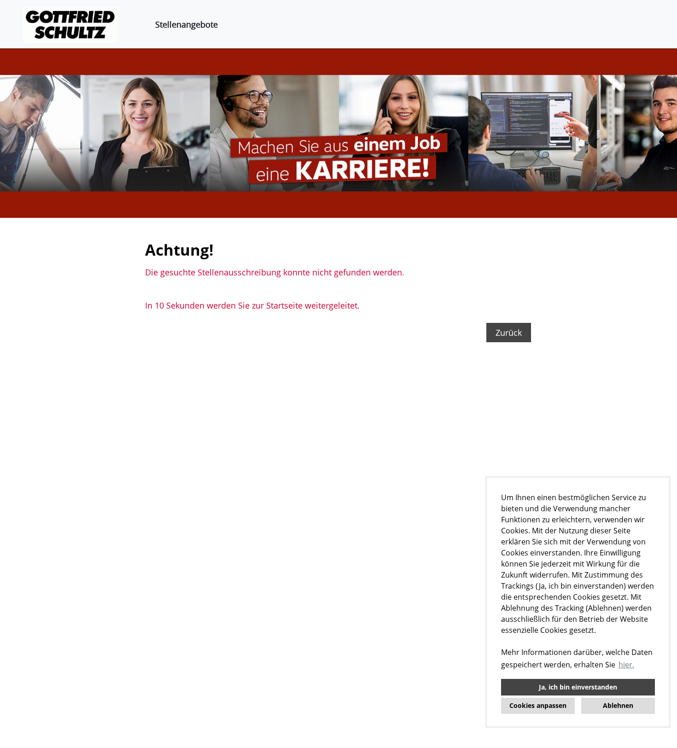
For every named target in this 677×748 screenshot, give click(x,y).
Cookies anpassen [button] (537, 705)
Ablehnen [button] (618, 705)
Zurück (509, 332)
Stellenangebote (186, 24)
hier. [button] (626, 665)
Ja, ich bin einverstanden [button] (578, 687)
